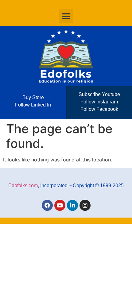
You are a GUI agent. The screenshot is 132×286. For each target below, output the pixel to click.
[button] (66, 16)
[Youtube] (59, 205)
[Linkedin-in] (72, 205)
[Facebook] (47, 205)
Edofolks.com (23, 185)
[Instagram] (85, 205)
